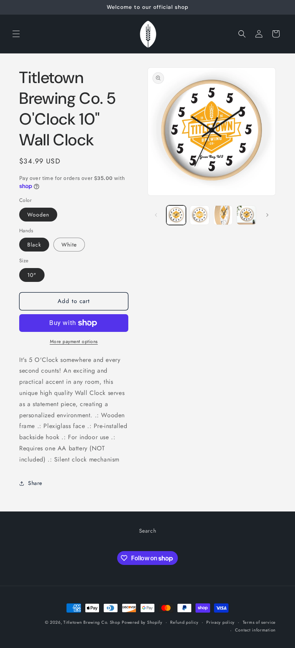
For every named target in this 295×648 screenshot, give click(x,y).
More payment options (74, 341)
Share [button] (35, 483)
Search (147, 531)
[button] (16, 33)
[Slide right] (267, 215)
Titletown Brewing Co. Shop (91, 622)
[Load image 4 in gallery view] (246, 215)
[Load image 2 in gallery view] (199, 215)
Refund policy (184, 622)
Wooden (38, 214)
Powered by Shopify (142, 622)
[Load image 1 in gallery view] (176, 215)
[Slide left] (156, 215)
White (69, 244)
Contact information (255, 630)
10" (31, 275)
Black (34, 244)
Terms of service (259, 622)
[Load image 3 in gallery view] (223, 215)
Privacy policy (220, 622)
